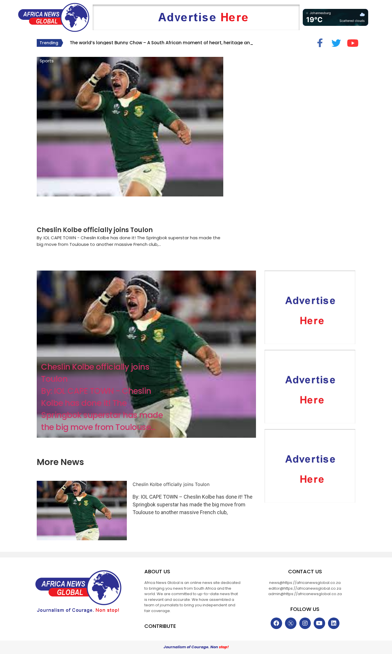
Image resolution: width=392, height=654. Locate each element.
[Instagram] (305, 623)
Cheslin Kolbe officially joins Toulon (95, 229)
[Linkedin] (333, 623)
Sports (47, 61)
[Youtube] (319, 623)
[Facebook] (276, 623)
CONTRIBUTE (160, 626)
